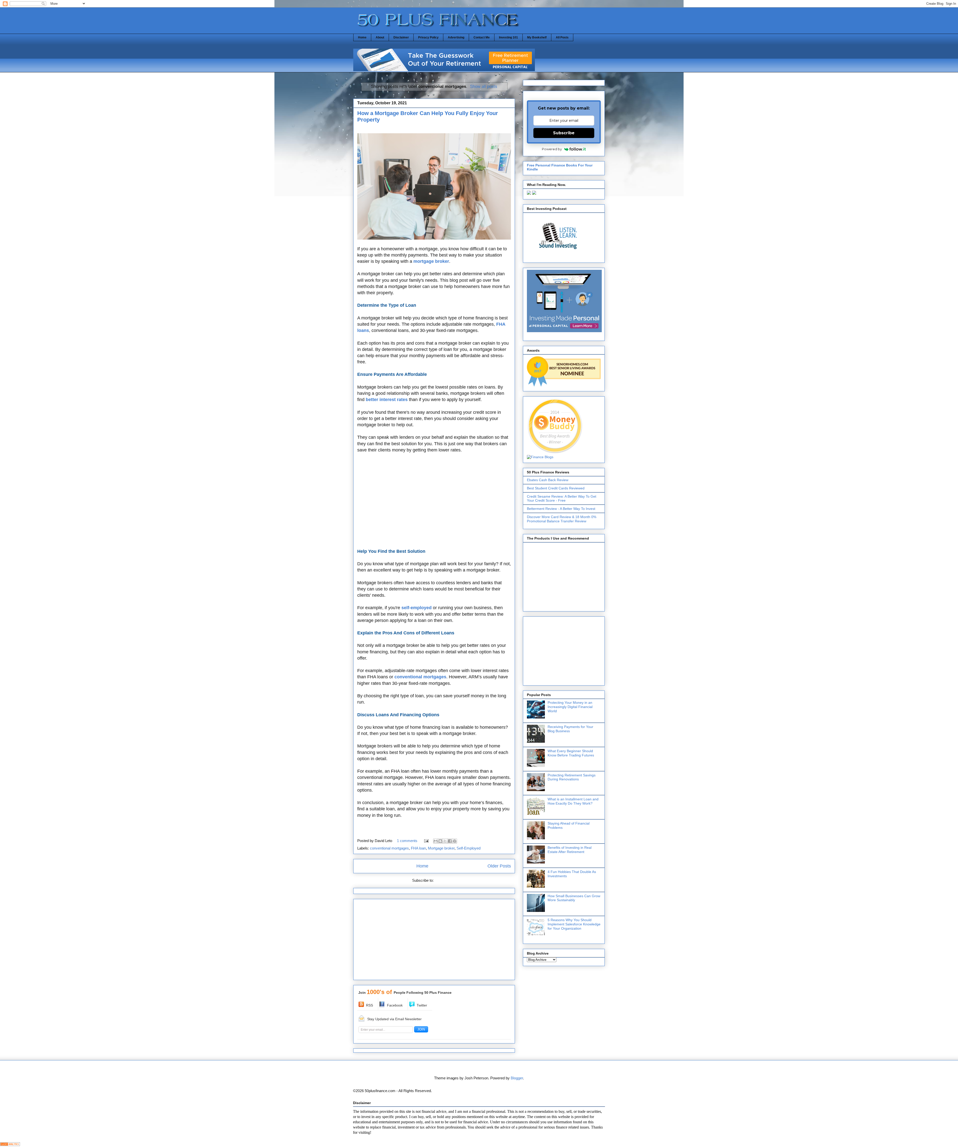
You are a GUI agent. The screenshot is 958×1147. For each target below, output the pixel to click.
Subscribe (564, 133)
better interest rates (387, 399)
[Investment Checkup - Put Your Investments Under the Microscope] (444, 70)
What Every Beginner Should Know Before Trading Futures (571, 753)
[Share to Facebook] (449, 841)
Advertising (456, 37)
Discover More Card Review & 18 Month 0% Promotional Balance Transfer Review (561, 519)
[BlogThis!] (440, 841)
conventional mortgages (389, 848)
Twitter (422, 1005)
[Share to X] (445, 841)
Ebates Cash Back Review (547, 480)
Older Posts (499, 865)
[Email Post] (426, 841)
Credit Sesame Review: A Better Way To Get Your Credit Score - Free (561, 498)
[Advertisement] (434, 501)
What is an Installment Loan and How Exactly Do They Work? (573, 801)
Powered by (552, 149)
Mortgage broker (441, 848)
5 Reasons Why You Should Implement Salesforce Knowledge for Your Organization (574, 924)
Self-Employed (468, 848)
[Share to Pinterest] (454, 841)
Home (362, 37)
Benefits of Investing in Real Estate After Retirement (570, 850)
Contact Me (482, 37)
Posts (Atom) (445, 880)
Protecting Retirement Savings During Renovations (572, 777)
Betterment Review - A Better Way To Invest (561, 509)
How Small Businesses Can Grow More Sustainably (574, 898)
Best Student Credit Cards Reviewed (556, 488)
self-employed (416, 607)
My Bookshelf (537, 37)
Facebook (395, 1005)
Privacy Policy (428, 37)
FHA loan (418, 848)
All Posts (562, 37)
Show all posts (483, 86)
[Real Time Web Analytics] (10, 1145)
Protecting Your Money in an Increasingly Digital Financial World (570, 707)
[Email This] (435, 841)
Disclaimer (401, 37)
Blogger (517, 1078)
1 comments (407, 841)
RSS (369, 1005)
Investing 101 (508, 37)
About (380, 37)
